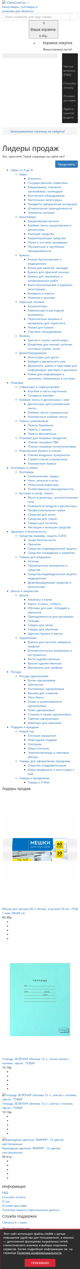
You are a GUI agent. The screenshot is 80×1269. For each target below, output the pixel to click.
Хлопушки (35, 744)
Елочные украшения (42, 735)
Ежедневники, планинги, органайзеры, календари (45, 189)
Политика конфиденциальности (39, 1253)
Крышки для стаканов (43, 693)
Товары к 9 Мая (39, 782)
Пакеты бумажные (40, 425)
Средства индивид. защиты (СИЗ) (42, 535)
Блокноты (34, 178)
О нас (6, 1201)
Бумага (24, 255)
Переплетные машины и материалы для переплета (46, 321)
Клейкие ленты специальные (48, 412)
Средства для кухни (41, 514)
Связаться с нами (14, 1222)
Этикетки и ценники (41, 297)
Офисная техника (31, 302)
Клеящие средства (41, 234)
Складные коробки (41, 395)
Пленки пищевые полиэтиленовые (52, 446)
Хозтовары (26, 472)
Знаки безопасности (42, 540)
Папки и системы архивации (47, 242)
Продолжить (66, 164)
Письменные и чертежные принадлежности (46, 248)
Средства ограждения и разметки (51, 552)
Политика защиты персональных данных (30, 1210)
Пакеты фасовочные (42, 433)
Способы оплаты (69, 85)
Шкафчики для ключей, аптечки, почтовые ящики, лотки (50, 346)
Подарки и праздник (25, 727)
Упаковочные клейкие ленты (47, 416)
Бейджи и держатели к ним (46, 361)
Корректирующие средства (46, 238)
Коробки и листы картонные (47, 391)
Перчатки (34, 544)
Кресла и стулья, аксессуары (48, 340)
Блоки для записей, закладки (48, 268)
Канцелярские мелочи (43, 221)
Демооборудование (33, 353)
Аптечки (33, 561)
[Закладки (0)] (5, 22)
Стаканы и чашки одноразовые (49, 714)
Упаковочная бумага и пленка (40, 450)
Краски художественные (44, 663)
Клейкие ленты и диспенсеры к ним (44, 399)
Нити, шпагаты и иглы (43, 480)
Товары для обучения (43, 629)
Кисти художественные (44, 659)
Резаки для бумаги (41, 327)
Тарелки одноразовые (43, 718)
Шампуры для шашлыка (44, 722)
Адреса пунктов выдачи (68, 113)
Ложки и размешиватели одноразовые (45, 703)
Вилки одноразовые (41, 680)
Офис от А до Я (22, 170)
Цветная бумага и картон (45, 633)
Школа (23, 595)
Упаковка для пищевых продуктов (42, 438)
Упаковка (17, 382)
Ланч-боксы (36, 697)
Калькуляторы (37, 306)
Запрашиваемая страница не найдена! (37, 131)
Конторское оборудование (46, 195)
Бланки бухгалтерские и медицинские (44, 261)
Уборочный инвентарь (43, 484)
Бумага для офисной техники (48, 272)
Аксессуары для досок (43, 357)
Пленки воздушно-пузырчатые (49, 455)
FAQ (5, 1193)
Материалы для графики (45, 667)
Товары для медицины (35, 557)
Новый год (26, 731)
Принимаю (40, 1263)
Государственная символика (48, 182)
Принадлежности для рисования (50, 616)
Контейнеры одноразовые (46, 688)
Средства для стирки (42, 518)
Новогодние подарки (42, 740)
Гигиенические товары (43, 476)
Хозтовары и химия (24, 467)
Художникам (27, 637)
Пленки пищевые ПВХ (43, 442)
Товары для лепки (40, 625)
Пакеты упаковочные (33, 421)
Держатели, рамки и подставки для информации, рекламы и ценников (52, 367)
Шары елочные (38, 748)
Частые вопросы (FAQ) (69, 70)
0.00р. (44, 29)
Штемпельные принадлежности (50, 208)
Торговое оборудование (44, 331)
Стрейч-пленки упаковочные (48, 459)
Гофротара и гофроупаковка (39, 387)
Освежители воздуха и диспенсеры (52, 506)
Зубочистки (35, 684)
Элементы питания (41, 212)
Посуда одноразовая (33, 676)
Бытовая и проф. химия (36, 493)
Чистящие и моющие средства (49, 527)
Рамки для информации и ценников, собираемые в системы (51, 376)
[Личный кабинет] (5, 27)
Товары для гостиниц (42, 523)
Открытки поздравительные (47, 765)
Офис (23, 174)
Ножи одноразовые (41, 710)
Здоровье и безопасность (28, 531)
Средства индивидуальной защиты (52, 548)
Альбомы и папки (40, 599)
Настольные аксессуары (45, 200)
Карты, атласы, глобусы (44, 603)
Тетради (33, 620)
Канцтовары (27, 217)
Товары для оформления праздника (44, 761)
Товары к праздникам (34, 778)
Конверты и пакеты (41, 293)
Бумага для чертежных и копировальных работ (45, 278)
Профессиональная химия (46, 510)
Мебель (24, 336)
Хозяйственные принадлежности (51, 489)
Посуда (16, 671)
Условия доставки (69, 98)
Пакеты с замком (39, 429)
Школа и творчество (25, 591)
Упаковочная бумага (42, 463)
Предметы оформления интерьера (52, 204)
